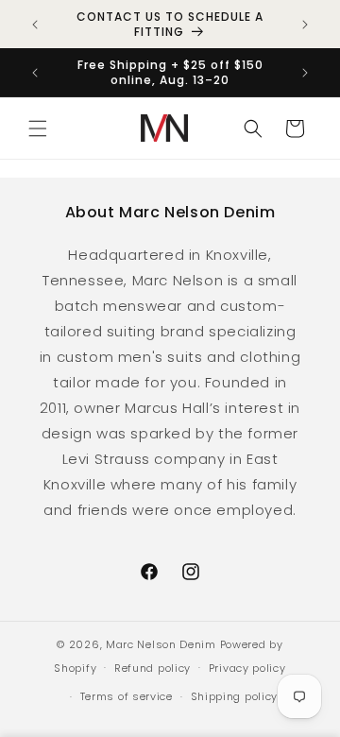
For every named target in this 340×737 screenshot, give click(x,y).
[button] (38, 128)
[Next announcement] (305, 24)
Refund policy (152, 668)
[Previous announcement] (35, 24)
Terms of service (126, 696)
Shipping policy (235, 696)
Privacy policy (247, 668)
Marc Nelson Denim (161, 644)
